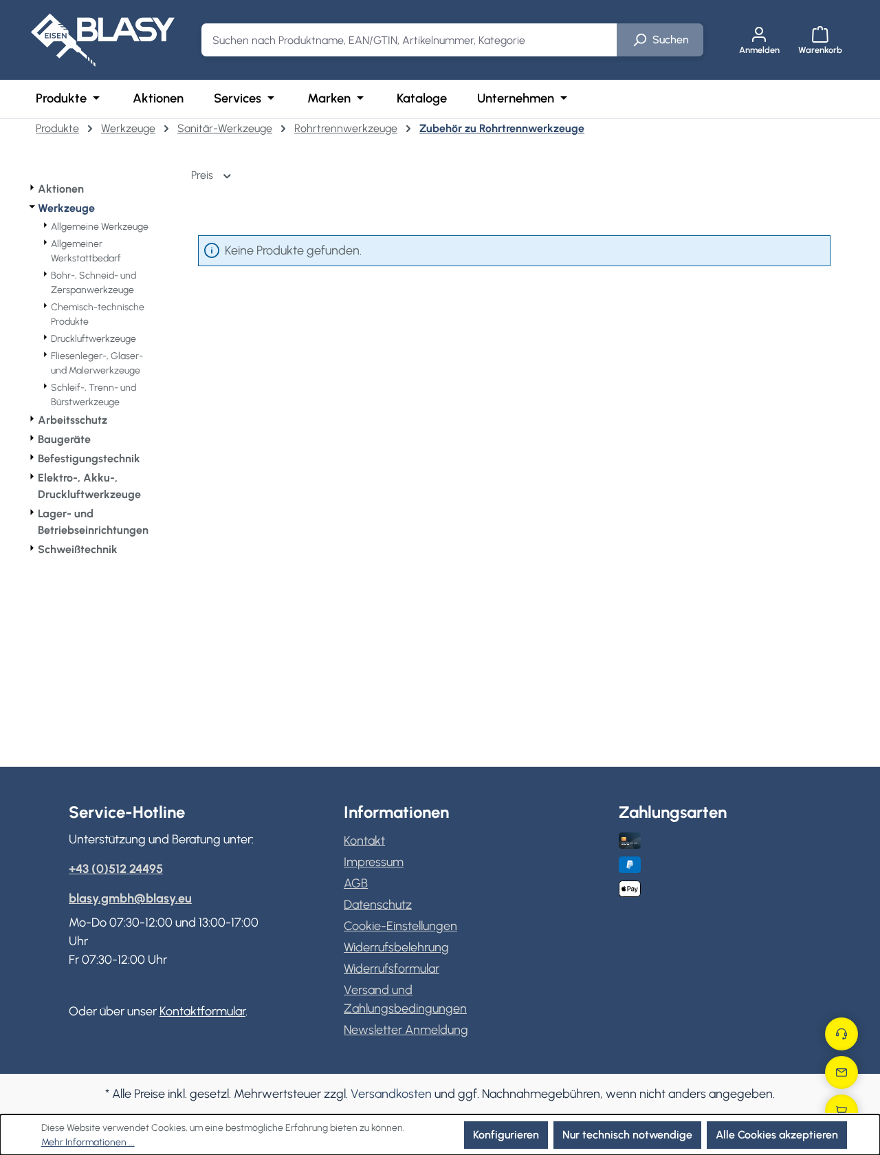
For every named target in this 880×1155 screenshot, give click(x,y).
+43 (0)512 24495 (116, 868)
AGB (356, 883)
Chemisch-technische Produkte (97, 314)
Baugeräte (64, 439)
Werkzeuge (66, 208)
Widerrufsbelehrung (396, 947)
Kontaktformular (202, 1011)
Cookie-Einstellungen (400, 925)
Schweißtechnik (78, 549)
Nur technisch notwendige (627, 1134)
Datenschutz (378, 904)
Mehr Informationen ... (88, 1142)
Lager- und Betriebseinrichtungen (93, 522)
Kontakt (364, 840)
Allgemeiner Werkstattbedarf (86, 251)
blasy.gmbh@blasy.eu (130, 898)
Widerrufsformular (391, 968)
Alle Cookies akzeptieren (777, 1134)
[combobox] (409, 39)
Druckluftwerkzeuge (93, 339)
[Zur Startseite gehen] (102, 40)
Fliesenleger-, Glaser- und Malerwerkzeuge (97, 363)
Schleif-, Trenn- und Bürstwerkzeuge (93, 395)
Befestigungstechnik (89, 458)
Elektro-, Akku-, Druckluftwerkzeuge (89, 486)
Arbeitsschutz (72, 420)
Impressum (374, 862)
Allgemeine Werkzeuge (99, 227)
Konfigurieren (506, 1134)
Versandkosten (391, 1093)
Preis (203, 175)
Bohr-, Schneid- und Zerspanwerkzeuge (93, 283)
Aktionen (61, 188)
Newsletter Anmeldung (406, 1029)
